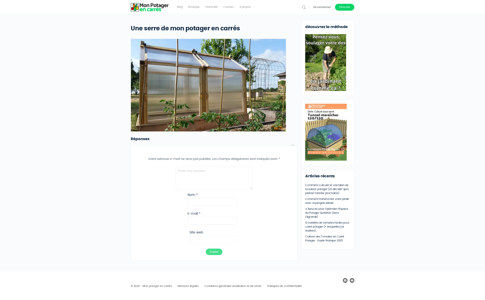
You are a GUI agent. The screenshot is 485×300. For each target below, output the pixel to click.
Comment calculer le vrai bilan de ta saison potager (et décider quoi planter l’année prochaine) (327, 189)
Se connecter (322, 7)
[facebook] (345, 280)
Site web (196, 232)
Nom (193, 194)
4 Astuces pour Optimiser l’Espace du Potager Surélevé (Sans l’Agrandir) (326, 213)
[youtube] (352, 280)
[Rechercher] (304, 7)
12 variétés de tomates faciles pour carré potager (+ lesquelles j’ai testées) (327, 226)
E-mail (194, 213)
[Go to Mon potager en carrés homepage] (150, 6)
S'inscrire (344, 7)
